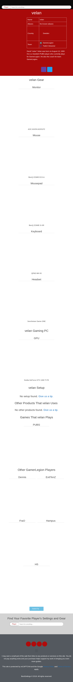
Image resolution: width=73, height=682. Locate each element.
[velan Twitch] (43, 69)
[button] (70, 3)
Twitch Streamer (49, 46)
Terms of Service (64, 666)
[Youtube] (44, 644)
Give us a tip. (45, 396)
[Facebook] (28, 644)
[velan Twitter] (49, 69)
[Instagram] (39, 644)
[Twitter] (33, 644)
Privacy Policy (48, 666)
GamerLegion (48, 43)
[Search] (69, 7)
